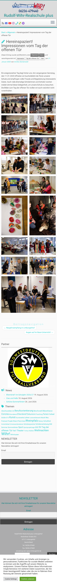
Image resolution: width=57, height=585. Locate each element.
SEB (50, 424)
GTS (7, 418)
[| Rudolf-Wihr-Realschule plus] (28, 7)
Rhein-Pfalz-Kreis (19, 421)
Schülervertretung (42, 424)
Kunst (12, 417)
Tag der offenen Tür (32, 58)
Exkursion (31, 414)
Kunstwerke (20, 418)
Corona (5, 414)
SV (40, 427)
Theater (20, 430)
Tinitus (26, 431)
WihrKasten (14, 435)
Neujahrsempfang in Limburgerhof (19, 328)
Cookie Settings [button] (11, 579)
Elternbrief (21, 414)
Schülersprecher (29, 424)
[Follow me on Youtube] (10, 23)
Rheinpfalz (32, 420)
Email (3, 450)
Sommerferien (13, 427)
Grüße (3, 418)
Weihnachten (41, 430)
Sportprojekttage (29, 427)
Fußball (51, 414)
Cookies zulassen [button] (27, 579)
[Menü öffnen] (53, 22)
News (41, 55)
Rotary (40, 421)
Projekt (10, 421)
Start (3, 32)
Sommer (4, 427)
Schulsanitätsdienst (16, 424)
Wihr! (5, 433)
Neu (47, 418)
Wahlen (31, 431)
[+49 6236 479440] (17, 23)
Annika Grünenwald (21, 62)
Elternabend (13, 414)
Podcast (4, 421)
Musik (43, 418)
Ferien (45, 414)
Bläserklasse (47, 411)
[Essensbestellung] (20, 23)
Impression (20, 58)
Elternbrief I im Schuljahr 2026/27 (20, 395)
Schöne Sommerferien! (15, 402)
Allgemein (11, 32)
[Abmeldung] (23, 23)
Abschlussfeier (6, 411)
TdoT (42, 58)
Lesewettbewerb (35, 418)
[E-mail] (6, 23)
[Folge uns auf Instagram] (13, 23)
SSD (36, 427)
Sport (20, 427)
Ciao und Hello (12, 398)
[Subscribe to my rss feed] (3, 23)
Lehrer (27, 418)
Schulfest (47, 421)
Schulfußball (5, 424)
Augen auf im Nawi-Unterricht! (39, 332)
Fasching (39, 414)
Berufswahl (38, 411)
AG (13, 411)
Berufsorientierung (24, 410)
